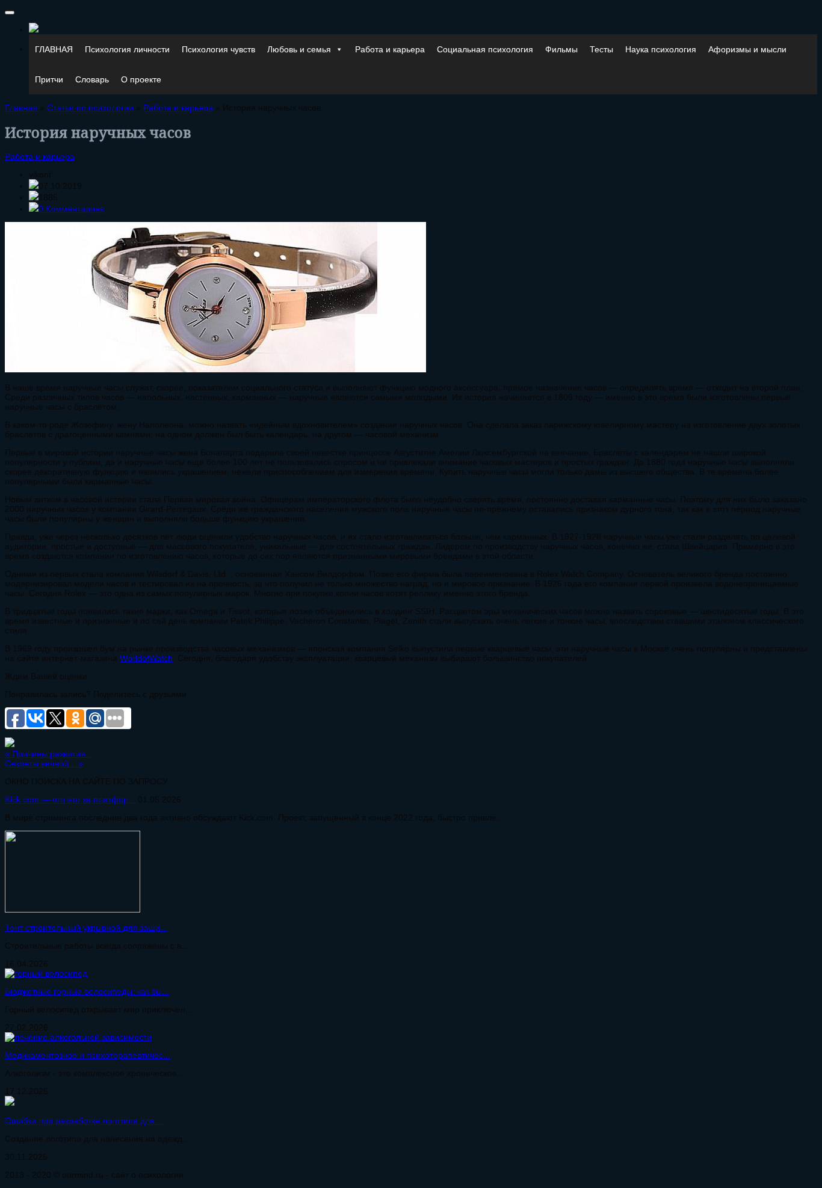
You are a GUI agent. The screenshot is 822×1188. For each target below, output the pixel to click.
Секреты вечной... (44, 763)
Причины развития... (49, 754)
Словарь (92, 79)
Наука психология (660, 49)
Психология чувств (218, 49)
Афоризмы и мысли (747, 49)
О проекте (141, 79)
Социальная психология (485, 49)
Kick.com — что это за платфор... (70, 799)
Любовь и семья (299, 49)
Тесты (601, 49)
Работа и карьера (390, 49)
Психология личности (127, 49)
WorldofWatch (146, 658)
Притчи (49, 79)
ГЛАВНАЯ (54, 49)
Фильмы (561, 49)
